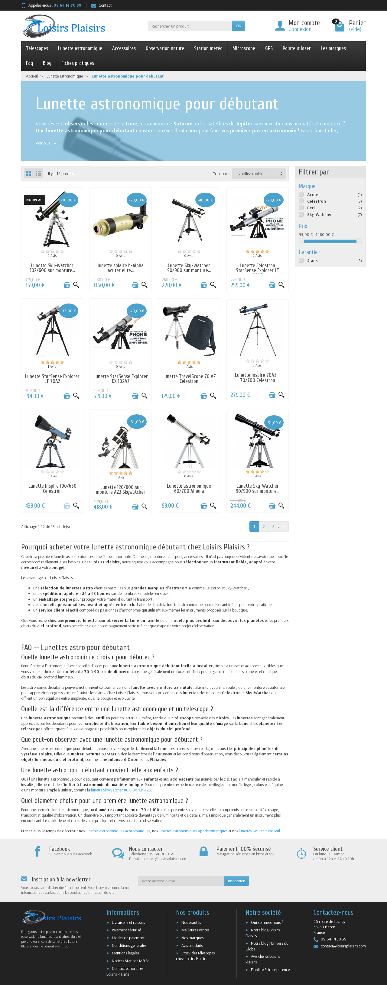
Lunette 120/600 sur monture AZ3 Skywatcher (120, 489)
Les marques (333, 48)
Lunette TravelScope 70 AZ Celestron (189, 378)
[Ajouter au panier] (66, 285)
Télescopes (37, 48)
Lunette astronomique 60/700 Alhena (189, 488)
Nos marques (192, 937)
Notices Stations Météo (130, 960)
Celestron (316, 201)
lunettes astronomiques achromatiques (118, 831)
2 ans (312, 260)
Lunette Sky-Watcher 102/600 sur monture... (52, 268)
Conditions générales (129, 945)
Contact (105, 5)
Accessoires (124, 48)
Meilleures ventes (195, 930)
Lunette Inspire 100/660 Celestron (52, 488)
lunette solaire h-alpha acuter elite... (121, 268)
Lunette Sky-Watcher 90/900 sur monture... (189, 268)
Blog (47, 63)
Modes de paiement (128, 937)
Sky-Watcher (319, 214)
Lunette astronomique (80, 48)
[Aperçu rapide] (76, 285)
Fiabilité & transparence (270, 969)
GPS (269, 48)
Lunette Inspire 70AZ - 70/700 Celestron (257, 377)
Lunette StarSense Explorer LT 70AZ (52, 378)
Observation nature (165, 48)
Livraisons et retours (128, 922)
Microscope (244, 48)
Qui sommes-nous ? (267, 922)
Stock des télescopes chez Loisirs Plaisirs (195, 955)
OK (238, 25)
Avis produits (192, 945)
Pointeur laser (297, 48)
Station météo (208, 48)
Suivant (278, 526)
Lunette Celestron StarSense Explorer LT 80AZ (257, 271)
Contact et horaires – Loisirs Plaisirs (126, 971)
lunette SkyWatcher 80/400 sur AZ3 (121, 790)
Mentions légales (125, 953)
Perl (311, 208)
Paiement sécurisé (126, 930)
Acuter (313, 194)
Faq (29, 63)
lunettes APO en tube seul (259, 831)
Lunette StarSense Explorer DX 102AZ (120, 378)
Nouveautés (191, 922)
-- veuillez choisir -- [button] (250, 173)
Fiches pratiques (77, 63)
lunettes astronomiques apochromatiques (193, 831)
